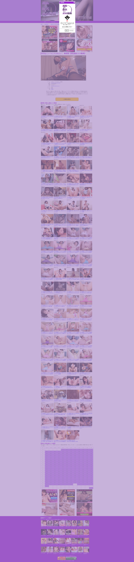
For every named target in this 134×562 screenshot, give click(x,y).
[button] (74, 2)
